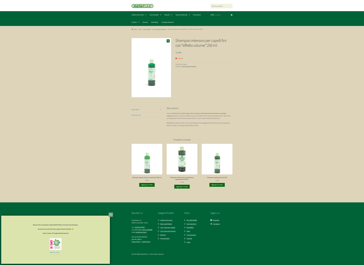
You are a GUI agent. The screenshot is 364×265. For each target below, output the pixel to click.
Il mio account (191, 235)
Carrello (189, 238)
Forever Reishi (164, 238)
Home (135, 29)
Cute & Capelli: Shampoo (159, 29)
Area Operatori (191, 224)
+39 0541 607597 (139, 227)
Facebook (216, 220)
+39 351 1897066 (147, 230)
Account (145, 22)
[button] (168, 40)
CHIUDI (111, 214)
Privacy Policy (136, 242)
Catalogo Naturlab (167, 22)
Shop (140, 29)
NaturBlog (154, 22)
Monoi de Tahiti (54, 252)
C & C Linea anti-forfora (168, 231)
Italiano (134, 22)
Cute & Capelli (154, 15)
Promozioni (197, 15)
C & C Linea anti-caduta (167, 227)
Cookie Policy (146, 242)
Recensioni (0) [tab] (136, 115)
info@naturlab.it (141, 232)
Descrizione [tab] (135, 109)
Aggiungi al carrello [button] (147, 185)
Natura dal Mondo (181, 15)
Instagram (216, 224)
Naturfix (167, 15)
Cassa (188, 242)
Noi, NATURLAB (192, 220)
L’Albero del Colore (138, 15)
